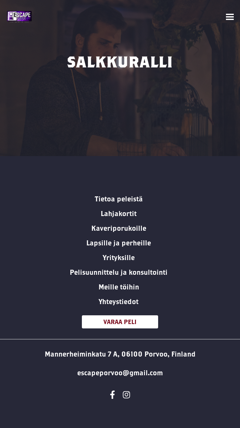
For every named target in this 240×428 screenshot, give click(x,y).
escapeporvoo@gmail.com (120, 373)
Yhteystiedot (118, 302)
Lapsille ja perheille (118, 243)
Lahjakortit (119, 213)
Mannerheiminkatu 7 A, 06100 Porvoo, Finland (120, 354)
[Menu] (230, 17)
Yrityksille (119, 257)
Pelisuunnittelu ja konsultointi (119, 272)
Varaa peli (120, 321)
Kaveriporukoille (118, 228)
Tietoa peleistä (119, 199)
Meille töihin (118, 287)
